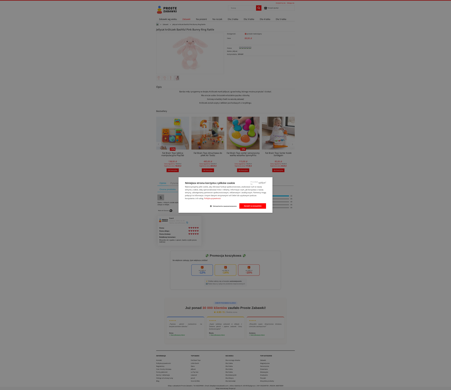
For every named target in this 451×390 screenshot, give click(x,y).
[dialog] (225, 195)
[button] (224, 206)
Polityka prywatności (212, 198)
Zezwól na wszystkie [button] (252, 206)
